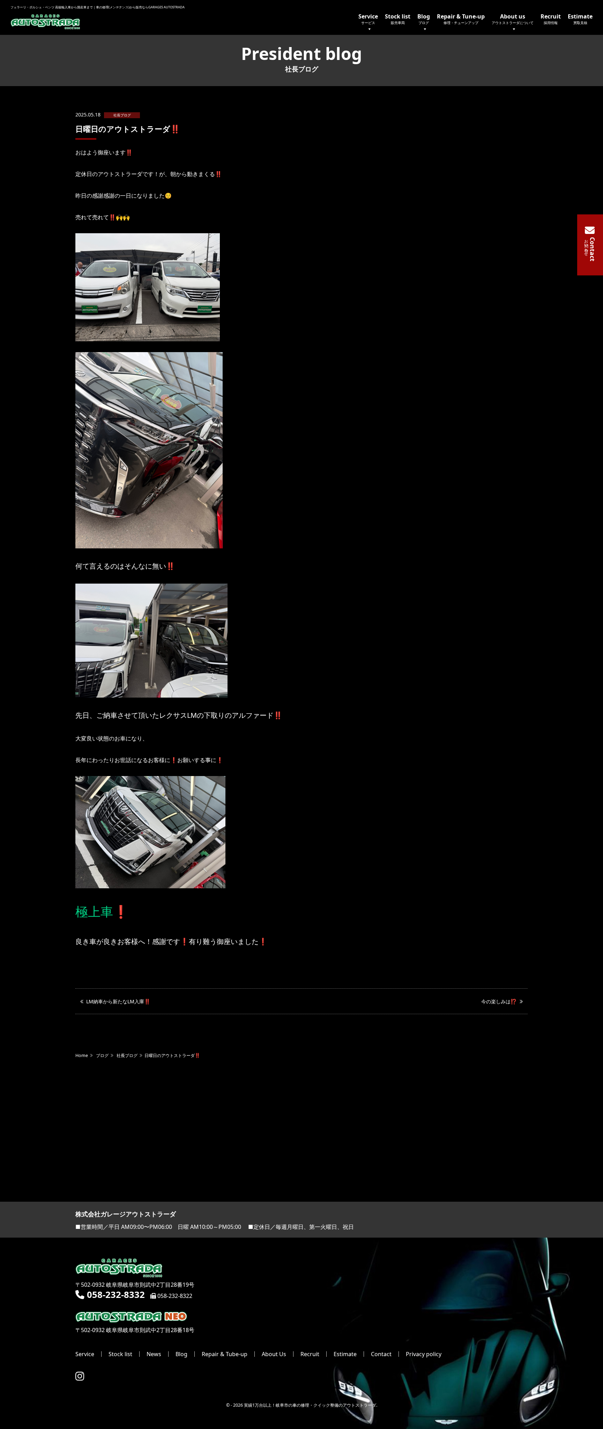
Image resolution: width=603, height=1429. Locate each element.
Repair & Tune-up (461, 19)
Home (81, 1055)
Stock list (397, 19)
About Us (274, 1354)
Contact (381, 1354)
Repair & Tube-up (224, 1354)
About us (513, 19)
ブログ (102, 1055)
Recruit (551, 19)
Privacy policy (423, 1354)
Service (368, 19)
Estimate (580, 19)
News (154, 1354)
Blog (423, 19)
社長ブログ (122, 115)
